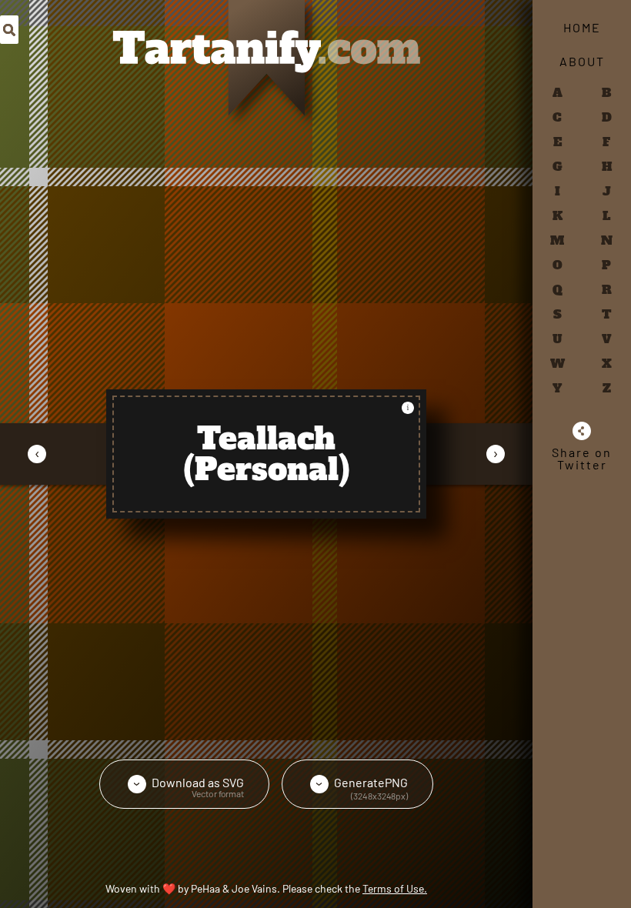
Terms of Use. (394, 888)
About (582, 61)
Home (582, 27)
